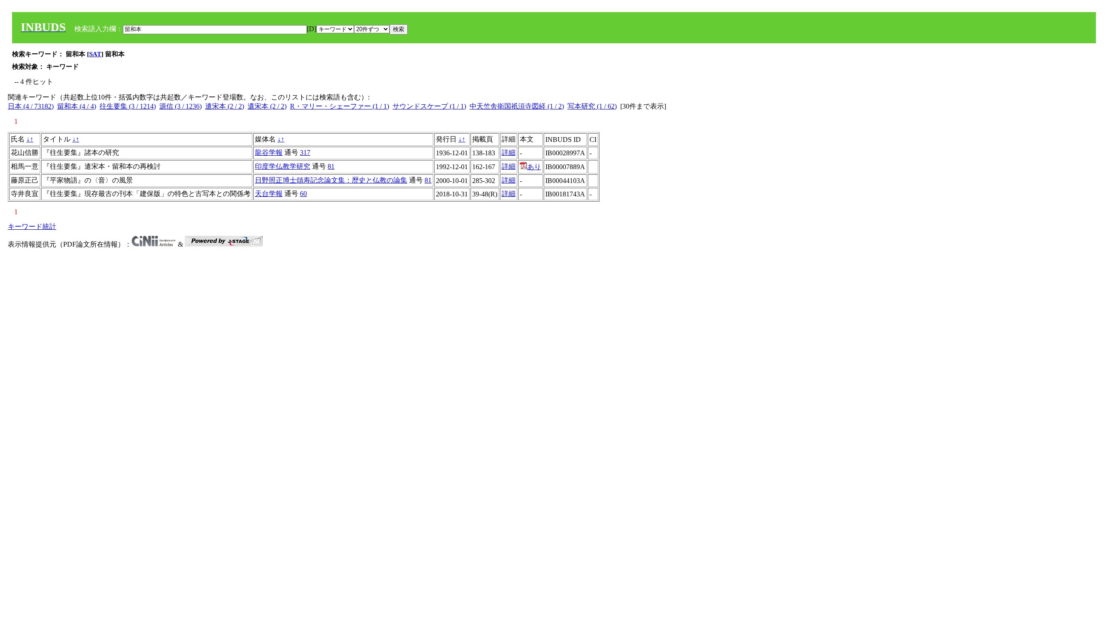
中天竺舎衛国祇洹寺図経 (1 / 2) (517, 106)
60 (303, 193)
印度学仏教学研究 (282, 166)
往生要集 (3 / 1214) (128, 106)
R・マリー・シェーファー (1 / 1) (339, 106)
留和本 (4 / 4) (76, 106)
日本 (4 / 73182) (31, 106)
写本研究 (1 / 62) (592, 106)
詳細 (508, 152)
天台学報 (269, 193)
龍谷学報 (269, 152)
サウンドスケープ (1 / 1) (429, 106)
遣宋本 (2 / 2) (224, 106)
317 (305, 152)
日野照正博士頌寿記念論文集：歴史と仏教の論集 (331, 180)
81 (331, 166)
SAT (95, 54)
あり (534, 166)
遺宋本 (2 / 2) (267, 106)
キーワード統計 (32, 226)
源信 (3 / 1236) (180, 106)
